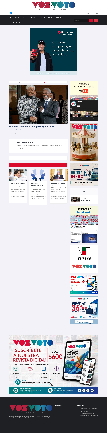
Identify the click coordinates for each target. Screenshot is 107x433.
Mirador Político (15, 22)
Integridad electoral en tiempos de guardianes (31, 126)
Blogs (23, 17)
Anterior (14, 157)
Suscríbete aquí (13, 136)
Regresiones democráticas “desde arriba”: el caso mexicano (38, 185)
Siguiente (62, 157)
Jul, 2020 (26, 130)
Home (11, 17)
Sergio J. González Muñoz (15, 130)
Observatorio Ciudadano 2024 (36, 17)
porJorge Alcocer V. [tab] (84, 191)
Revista (17, 17)
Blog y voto (20, 82)
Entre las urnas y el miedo (18, 183)
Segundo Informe (85, 200)
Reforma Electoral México (55, 17)
